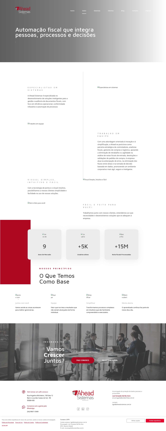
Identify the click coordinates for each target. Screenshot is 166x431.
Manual (148, 11)
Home (72, 11)
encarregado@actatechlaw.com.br (123, 398)
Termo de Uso (19, 422)
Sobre (84, 11)
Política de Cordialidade (41, 422)
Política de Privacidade (8, 422)
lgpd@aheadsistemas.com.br (121, 404)
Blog (122, 11)
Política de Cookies (29, 422)
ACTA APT (5, 425)
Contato (135, 11)
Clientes (111, 11)
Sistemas (97, 11)
